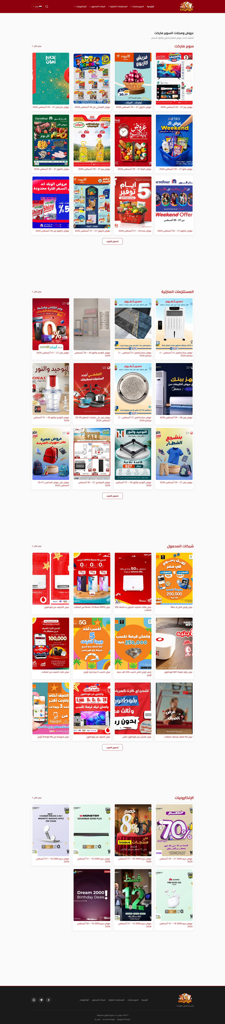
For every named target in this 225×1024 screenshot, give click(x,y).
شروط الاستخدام (109, 1019)
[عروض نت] (185, 998)
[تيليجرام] (41, 1000)
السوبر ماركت (138, 6)
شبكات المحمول (98, 6)
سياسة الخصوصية (123, 1019)
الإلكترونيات (81, 6)
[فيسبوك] (48, 1000)
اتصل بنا (98, 1019)
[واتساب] (33, 1000)
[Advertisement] (112, 22)
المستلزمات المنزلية (118, 6)
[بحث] (46, 6)
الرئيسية (150, 6)
